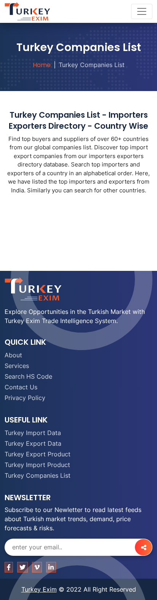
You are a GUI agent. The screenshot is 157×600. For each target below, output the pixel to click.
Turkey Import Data (33, 433)
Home (42, 65)
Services (17, 366)
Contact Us (21, 387)
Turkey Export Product (37, 454)
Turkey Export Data (33, 443)
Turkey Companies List (37, 475)
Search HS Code (28, 376)
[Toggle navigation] (141, 11)
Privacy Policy (25, 398)
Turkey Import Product (37, 465)
